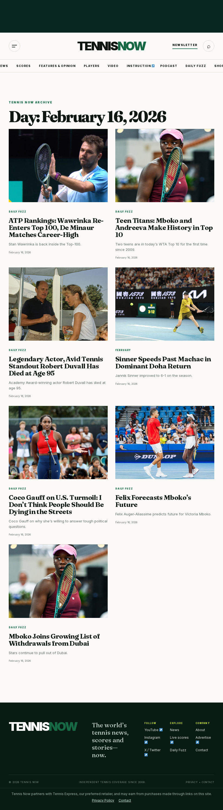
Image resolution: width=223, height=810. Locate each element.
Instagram (152, 737)
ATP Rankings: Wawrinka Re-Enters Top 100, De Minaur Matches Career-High (56, 227)
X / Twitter (152, 750)
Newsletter (184, 45)
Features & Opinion (57, 65)
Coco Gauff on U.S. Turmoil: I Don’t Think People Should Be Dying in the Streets (56, 504)
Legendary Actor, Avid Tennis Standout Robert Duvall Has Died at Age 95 (56, 366)
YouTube (151, 730)
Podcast (168, 65)
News (174, 730)
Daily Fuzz (195, 65)
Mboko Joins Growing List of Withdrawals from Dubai (54, 639)
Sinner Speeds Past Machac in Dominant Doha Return (163, 362)
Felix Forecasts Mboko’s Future (153, 501)
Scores (23, 65)
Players (92, 65)
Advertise (203, 737)
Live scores (179, 737)
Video (113, 65)
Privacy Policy (103, 800)
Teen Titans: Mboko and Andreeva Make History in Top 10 (164, 227)
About (200, 730)
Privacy (192, 782)
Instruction (139, 65)
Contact (202, 750)
